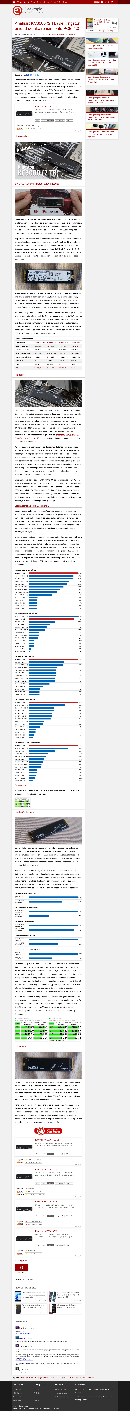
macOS (84, 1378)
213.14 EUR (50, 368)
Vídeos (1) (69, 120)
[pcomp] (20, 128)
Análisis (72, 34)
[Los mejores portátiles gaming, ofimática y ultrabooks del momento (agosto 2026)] (102, 72)
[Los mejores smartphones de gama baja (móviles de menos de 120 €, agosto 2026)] (102, 126)
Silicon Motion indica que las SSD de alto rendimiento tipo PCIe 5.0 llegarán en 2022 (68, 1295)
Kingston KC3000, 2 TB (46, 106)
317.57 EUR (34, 126)
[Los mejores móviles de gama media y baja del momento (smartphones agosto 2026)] (102, 55)
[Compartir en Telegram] (38, 74)
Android (25, 1378)
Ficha (37, 120)
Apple (47, 1378)
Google (39, 1378)
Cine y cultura (18, 1397)
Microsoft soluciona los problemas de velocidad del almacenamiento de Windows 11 (34, 1295)
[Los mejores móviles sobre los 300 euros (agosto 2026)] (102, 40)
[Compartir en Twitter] (31, 74)
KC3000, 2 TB (63, 342)
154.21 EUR (37, 368)
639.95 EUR (34, 1253)
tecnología (102, 31)
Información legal (61, 1393)
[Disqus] (48, 1349)
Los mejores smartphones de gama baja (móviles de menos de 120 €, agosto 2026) (101, 134)
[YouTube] (109, 2)
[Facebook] (102, 2)
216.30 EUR (35, 1194)
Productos (17, 1401)
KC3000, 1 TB (51, 342)
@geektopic (63, 34)
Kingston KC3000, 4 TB (46, 1231)
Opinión (36, 1397)
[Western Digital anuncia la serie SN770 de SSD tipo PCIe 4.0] (18, 1309)
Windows (75, 1378)
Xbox (54, 1378)
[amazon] (20, 126)
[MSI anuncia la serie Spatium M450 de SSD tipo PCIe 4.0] (52, 1309)
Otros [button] (65, 2)
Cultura (53, 2)
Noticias (37, 1389)
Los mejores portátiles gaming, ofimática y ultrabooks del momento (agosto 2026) (101, 79)
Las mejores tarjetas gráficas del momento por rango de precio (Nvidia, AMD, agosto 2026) (101, 117)
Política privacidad (61, 1397)
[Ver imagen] (22, 803)
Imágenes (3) (60, 120)
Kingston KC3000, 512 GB (47, 1140)
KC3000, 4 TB (75, 342)
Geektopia (24, 2)
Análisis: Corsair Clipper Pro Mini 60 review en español (102, 22)
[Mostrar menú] (14, 2)
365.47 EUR (34, 128)
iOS (32, 1378)
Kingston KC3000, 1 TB (46, 1169)
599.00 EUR (34, 1251)
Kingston (30, 1279)
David (20, 34)
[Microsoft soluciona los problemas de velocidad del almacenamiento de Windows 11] (18, 1296)
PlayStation (64, 1378)
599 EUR (73, 368)
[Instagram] (105, 2)
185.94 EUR (34, 1162)
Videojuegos (44, 2)
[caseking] (20, 1194)
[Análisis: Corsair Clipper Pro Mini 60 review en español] (89, 23)
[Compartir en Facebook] (27, 74)
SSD (24, 1279)
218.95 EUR (34, 1189)
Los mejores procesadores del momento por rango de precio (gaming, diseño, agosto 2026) (102, 100)
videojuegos (110, 31)
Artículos (37, 1393)
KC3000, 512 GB (39, 342)
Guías (59, 2)
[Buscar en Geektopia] (116, 2)
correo (53, 34)
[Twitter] (112, 2)
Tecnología (35, 2)
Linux (92, 1378)
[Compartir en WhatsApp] (34, 74)
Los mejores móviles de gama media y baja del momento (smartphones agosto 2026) (102, 62)
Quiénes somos (60, 1389)
